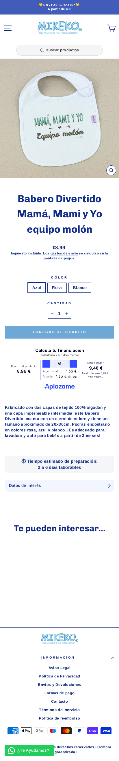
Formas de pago (59, 693)
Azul (36, 287)
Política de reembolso (59, 718)
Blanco (80, 287)
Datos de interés (25, 485)
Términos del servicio (59, 710)
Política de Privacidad (59, 676)
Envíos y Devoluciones (59, 684)
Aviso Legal (60, 668)
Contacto (59, 701)
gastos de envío (64, 253)
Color (59, 277)
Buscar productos (62, 50)
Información (58, 657)
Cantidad (59, 303)
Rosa (57, 287)
